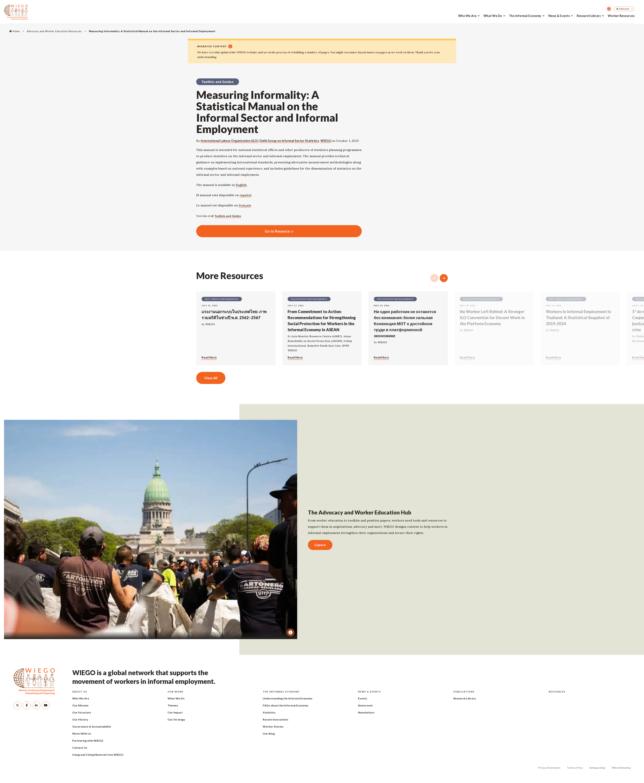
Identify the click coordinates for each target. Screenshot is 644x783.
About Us (79, 691)
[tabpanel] (150, 529)
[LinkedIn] (36, 705)
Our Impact (175, 712)
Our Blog (269, 733)
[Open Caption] (290, 632)
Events (362, 698)
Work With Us (81, 733)
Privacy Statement (549, 767)
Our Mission (80, 705)
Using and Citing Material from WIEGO (97, 754)
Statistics (269, 712)
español (245, 195)
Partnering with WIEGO (87, 740)
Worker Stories (273, 726)
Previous (434, 278)
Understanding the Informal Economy (287, 698)
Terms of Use (575, 767)
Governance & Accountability (91, 726)
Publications (463, 691)
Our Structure (81, 712)
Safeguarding (597, 767)
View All (210, 378)
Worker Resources (621, 16)
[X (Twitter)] (17, 705)
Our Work (175, 691)
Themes (173, 705)
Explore (320, 545)
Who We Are (467, 16)
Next (444, 278)
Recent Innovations (275, 719)
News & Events (559, 16)
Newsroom (365, 705)
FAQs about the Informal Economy (285, 705)
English (241, 185)
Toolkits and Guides (228, 216)
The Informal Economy (525, 16)
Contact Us (79, 747)
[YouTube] (46, 705)
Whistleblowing (621, 767)
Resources (557, 691)
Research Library (589, 16)
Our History (80, 719)
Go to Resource (243, 231)
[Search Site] (609, 9)
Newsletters (366, 712)
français (245, 205)
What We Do (493, 16)
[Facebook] (27, 705)
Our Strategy (176, 719)
